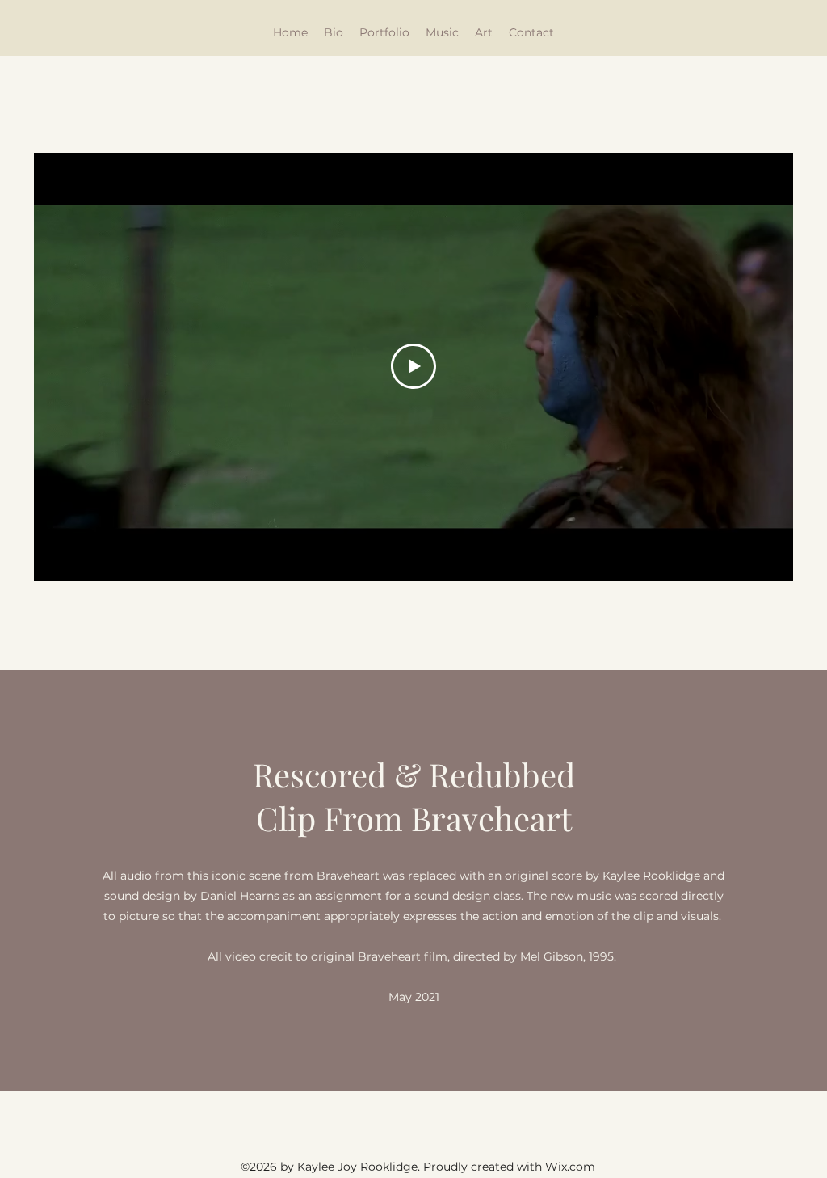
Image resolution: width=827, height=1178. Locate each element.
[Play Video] (413, 366)
